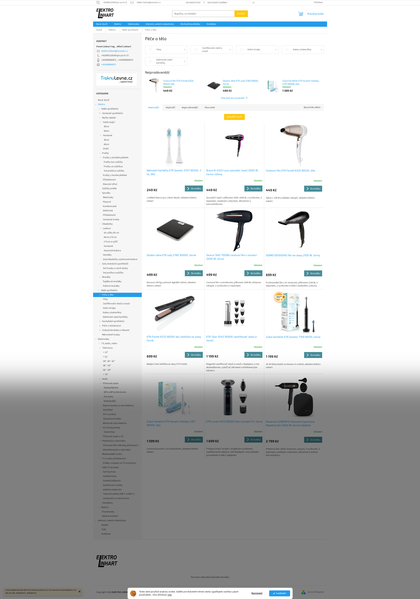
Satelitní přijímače (112, 480)
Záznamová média (112, 418)
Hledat (241, 13)
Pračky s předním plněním (115, 157)
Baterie (105, 507)
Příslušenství (109, 179)
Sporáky (106, 193)
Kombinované (110, 206)
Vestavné (107, 135)
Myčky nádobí (109, 117)
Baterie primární (110, 516)
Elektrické (108, 210)
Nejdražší (170, 107)
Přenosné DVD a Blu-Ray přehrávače (120, 445)
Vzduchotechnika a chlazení (115, 330)
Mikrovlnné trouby (111, 334)
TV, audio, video (109, 343)
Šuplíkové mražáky (112, 281)
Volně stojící (109, 122)
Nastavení (257, 593)
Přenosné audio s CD (113, 436)
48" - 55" (107, 365)
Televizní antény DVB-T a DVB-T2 (118, 494)
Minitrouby (108, 197)
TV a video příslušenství (114, 458)
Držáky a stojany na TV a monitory (119, 463)
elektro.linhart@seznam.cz (114, 51)
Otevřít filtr (234, 116)
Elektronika (103, 339)
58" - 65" (107, 370)
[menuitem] (102, 24)
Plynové (107, 202)
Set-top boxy (109, 471)
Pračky (105, 153)
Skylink (104, 525)
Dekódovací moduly (112, 485)
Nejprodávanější (190, 107)
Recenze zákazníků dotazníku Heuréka (210, 577)
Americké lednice (112, 250)
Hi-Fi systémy (109, 414)
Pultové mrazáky (111, 286)
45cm (106, 126)
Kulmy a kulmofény (112, 312)
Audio (105, 379)
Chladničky (107, 224)
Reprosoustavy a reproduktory (118, 405)
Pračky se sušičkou (113, 166)
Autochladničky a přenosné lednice (120, 259)
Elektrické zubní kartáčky (115, 317)
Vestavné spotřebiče (112, 113)
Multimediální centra (112, 454)
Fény (105, 299)
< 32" (105, 352)
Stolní (106, 148)
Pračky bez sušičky (113, 162)
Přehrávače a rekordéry (114, 441)
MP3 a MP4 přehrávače (115, 392)
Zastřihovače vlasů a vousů (116, 303)
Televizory (107, 348)
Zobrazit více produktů (232, 97)
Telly (103, 529)
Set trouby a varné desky (115, 268)
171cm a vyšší (111, 241)
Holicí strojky (109, 308)
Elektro (101, 104)
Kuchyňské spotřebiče (113, 321)
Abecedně (210, 107)
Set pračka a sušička (114, 170)
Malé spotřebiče (109, 290)
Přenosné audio (110, 383)
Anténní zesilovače (112, 489)
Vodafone (106, 534)
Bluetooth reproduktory (115, 423)
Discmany (108, 396)
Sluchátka (108, 410)
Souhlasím (281, 593)
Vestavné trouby (111, 219)
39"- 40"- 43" (109, 361)
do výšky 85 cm (111, 232)
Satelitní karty (110, 476)
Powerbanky (108, 511)
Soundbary (107, 503)
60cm (106, 131)
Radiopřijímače (111, 387)
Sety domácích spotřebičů (115, 263)
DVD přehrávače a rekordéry (117, 449)
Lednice (107, 228)
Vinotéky (107, 255)
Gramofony (109, 432)
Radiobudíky (110, 401)
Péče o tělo (108, 295)
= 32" (105, 356)
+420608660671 (108, 64)
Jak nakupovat (193, 2)
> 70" (105, 374)
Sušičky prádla (109, 188)
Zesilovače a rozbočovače (116, 498)
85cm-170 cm (110, 237)
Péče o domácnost (111, 325)
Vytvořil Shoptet (316, 592)
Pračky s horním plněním (115, 175)
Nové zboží (103, 100)
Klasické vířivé (110, 184)
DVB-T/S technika (110, 467)
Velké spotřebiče (109, 109)
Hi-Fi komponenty (111, 427)
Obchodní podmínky (217, 2)
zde (170, 594)
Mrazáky (106, 277)
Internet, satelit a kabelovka (112, 520)
